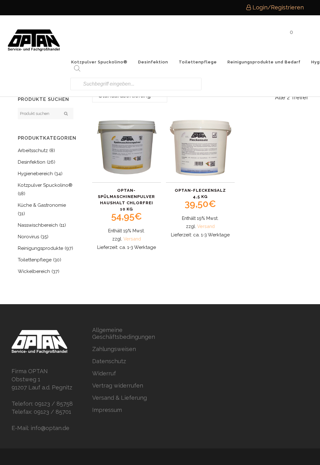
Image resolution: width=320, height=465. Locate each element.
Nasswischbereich (38, 225)
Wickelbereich (34, 271)
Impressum (107, 410)
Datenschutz (109, 361)
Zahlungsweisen (114, 349)
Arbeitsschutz (33, 150)
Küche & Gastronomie (42, 205)
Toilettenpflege (35, 260)
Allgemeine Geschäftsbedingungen (123, 333)
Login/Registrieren (277, 7)
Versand (132, 238)
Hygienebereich (35, 173)
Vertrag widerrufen (117, 385)
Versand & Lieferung (119, 397)
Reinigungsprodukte (40, 248)
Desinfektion (31, 162)
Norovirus (28, 237)
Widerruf (104, 373)
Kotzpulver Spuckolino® (45, 185)
